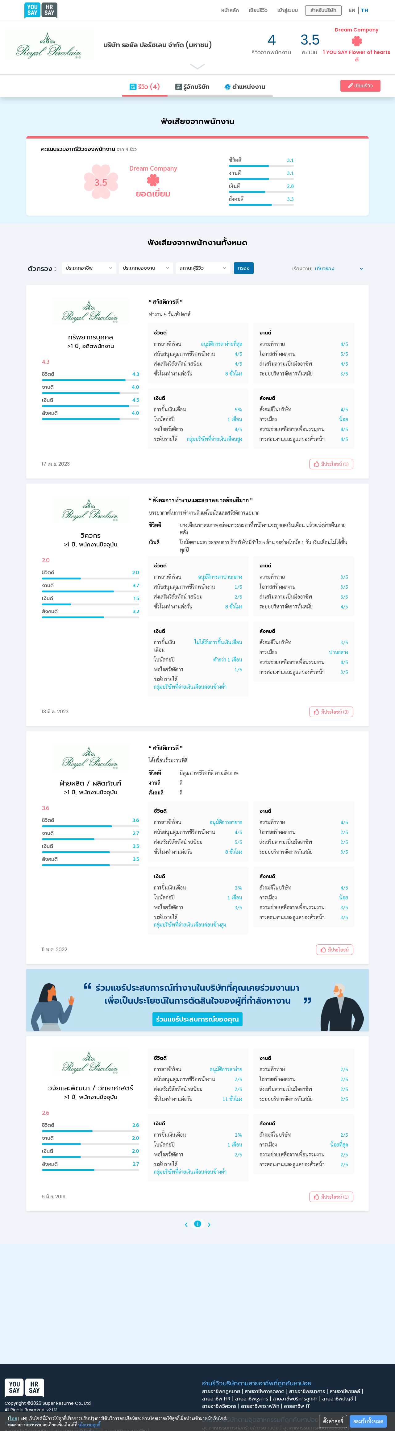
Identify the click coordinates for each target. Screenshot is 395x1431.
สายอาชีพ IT (298, 1406)
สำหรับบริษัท (323, 10)
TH (364, 10)
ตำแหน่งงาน (248, 86)
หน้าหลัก (230, 10)
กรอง (244, 268)
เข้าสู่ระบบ (287, 10)
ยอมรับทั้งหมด (368, 1421)
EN (352, 10)
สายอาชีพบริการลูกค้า (296, 1399)
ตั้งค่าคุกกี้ (333, 1421)
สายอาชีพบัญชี (339, 1399)
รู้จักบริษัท (196, 86)
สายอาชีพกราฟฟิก (261, 1406)
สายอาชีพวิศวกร (220, 1406)
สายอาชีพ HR (217, 1399)
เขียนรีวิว (258, 10)
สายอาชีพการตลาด (266, 1391)
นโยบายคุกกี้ (89, 1424)
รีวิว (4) (148, 86)
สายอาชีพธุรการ (253, 1399)
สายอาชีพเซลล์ (346, 1391)
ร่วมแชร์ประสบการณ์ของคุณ (197, 1019)
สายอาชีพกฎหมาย (222, 1391)
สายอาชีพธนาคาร (308, 1391)
